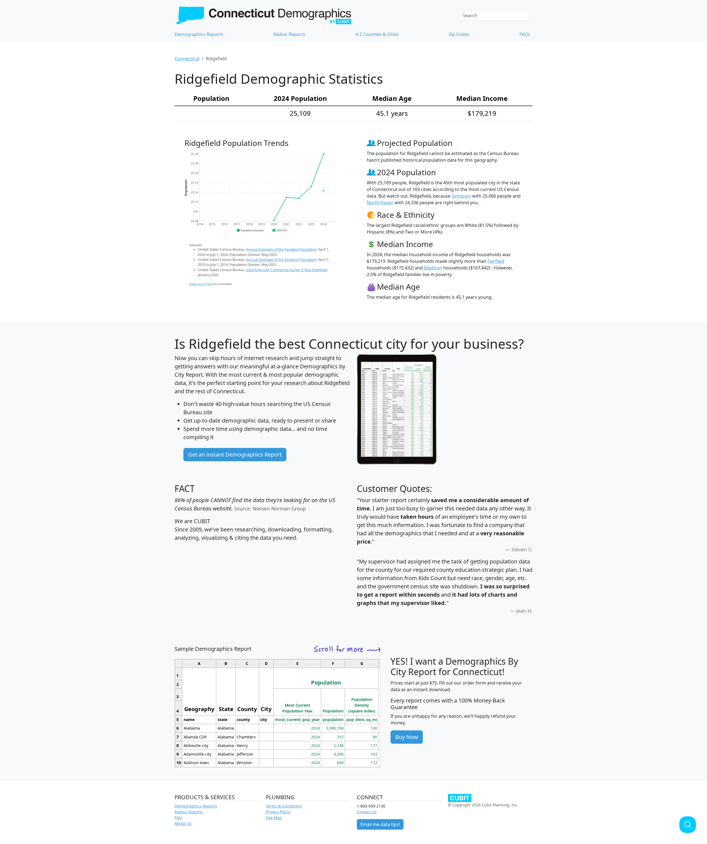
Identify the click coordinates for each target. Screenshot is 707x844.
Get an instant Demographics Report (235, 454)
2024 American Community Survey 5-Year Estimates (286, 270)
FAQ (178, 817)
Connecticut (187, 59)
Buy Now (406, 737)
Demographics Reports (199, 34)
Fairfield (495, 261)
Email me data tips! (380, 824)
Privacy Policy (278, 811)
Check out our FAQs (200, 284)
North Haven (380, 203)
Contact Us (367, 811)
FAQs (524, 34)
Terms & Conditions (284, 806)
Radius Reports (289, 34)
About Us (183, 823)
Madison (433, 268)
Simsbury (461, 196)
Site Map (274, 817)
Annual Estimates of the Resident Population (281, 249)
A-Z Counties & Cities (377, 34)
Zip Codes (459, 34)
